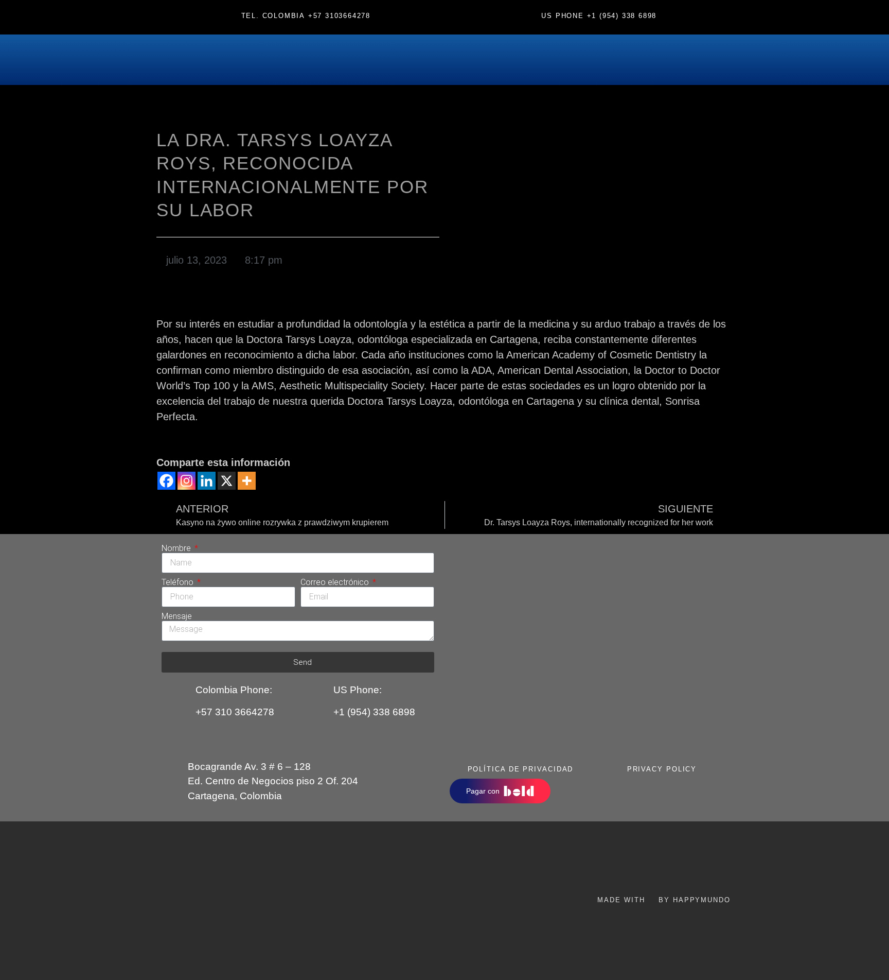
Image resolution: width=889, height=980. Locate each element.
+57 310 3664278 (234, 712)
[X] (227, 481)
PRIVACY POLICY (662, 769)
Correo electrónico (335, 582)
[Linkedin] (207, 481)
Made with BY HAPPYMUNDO (663, 900)
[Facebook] (166, 481)
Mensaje (177, 616)
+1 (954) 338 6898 (622, 16)
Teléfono (178, 582)
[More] (247, 481)
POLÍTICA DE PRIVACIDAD (521, 769)
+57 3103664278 (339, 16)
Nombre (177, 548)
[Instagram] (186, 481)
